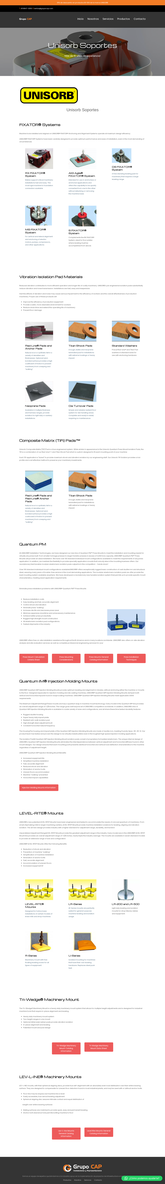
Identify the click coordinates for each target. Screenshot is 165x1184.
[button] (141, 1178)
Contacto (98, 1180)
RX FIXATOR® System (35, 174)
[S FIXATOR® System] (83, 216)
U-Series (74, 955)
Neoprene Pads (35, 405)
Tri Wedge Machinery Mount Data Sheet (98, 1047)
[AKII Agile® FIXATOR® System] (83, 158)
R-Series (31, 955)
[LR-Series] (83, 889)
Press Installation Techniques (131, 658)
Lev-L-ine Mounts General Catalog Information (66, 1133)
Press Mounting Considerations (66, 658)
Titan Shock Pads (80, 345)
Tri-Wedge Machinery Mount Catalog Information (66, 1048)
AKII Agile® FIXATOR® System (82, 174)
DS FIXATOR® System (122, 168)
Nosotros (77, 1180)
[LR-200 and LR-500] (126, 889)
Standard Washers (124, 345)
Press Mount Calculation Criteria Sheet (34, 658)
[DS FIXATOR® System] (121, 155)
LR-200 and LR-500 (125, 903)
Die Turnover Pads (81, 405)
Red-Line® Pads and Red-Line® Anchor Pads (38, 498)
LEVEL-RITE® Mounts (34, 905)
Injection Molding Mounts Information (39, 787)
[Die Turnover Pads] (83, 391)
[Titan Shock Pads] (83, 331)
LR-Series (75, 903)
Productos (67, 1180)
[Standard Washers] (126, 331)
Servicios (87, 1180)
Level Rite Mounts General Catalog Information (98, 1132)
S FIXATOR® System (77, 232)
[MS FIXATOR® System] (38, 215)
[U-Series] (83, 941)
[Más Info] (39, 158)
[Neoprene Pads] (39, 391)
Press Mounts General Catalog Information (99, 658)
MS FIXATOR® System (35, 231)
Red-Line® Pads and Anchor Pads (38, 347)
